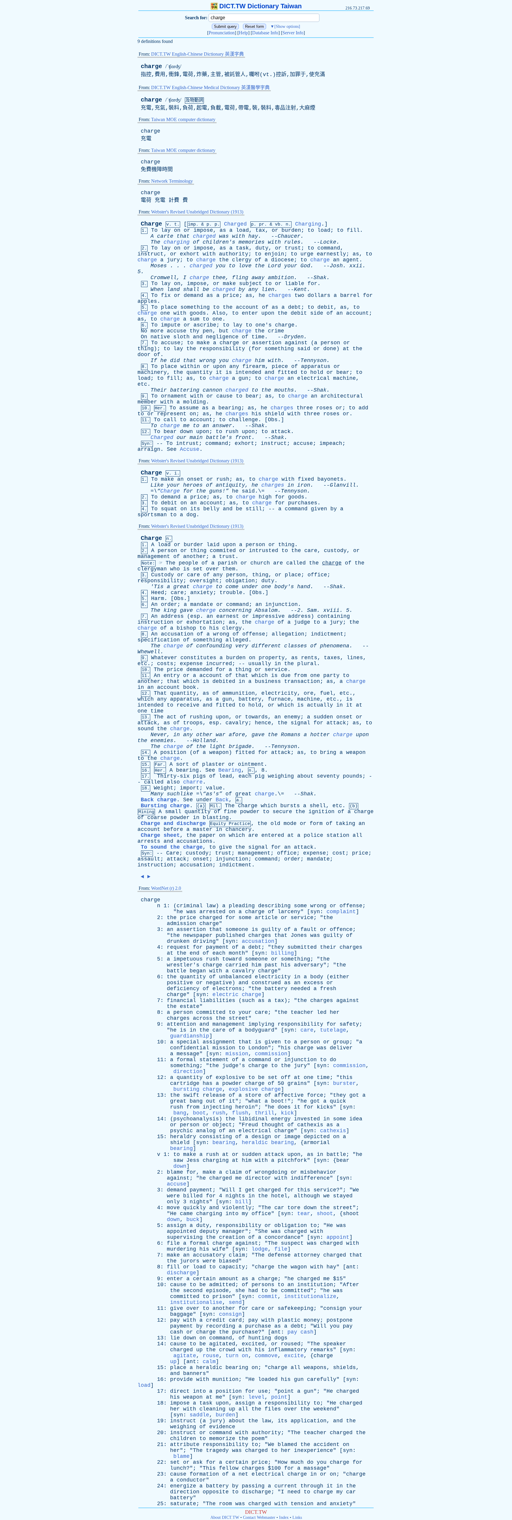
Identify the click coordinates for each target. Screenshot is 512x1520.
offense (253, 634)
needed (300, 989)
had (253, 1291)
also (173, 782)
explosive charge (255, 1089)
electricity (279, 693)
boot (277, 1101)
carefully (321, 1379)
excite (294, 1356)
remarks (321, 1350)
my (245, 1214)
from (300, 675)
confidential (189, 1048)
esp (195, 616)
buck (192, 1220)
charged (204, 236)
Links (297, 1517)
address (172, 616)
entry (172, 675)
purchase (258, 1326)
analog (206, 1131)
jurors (189, 1261)
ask (198, 1462)
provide (181, 1379)
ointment (251, 764)
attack (281, 432)
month (237, 953)
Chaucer (289, 236)
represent (171, 414)
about (305, 776)
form (316, 823)
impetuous (188, 959)
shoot (325, 1214)
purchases (302, 503)
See (172, 449)
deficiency (183, 989)
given (319, 509)
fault (308, 929)
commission (271, 1054)
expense (191, 664)
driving (204, 941)
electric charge (236, 995)
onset (195, 479)
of (196, 242)
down (186, 432)
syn (315, 912)
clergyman (152, 569)
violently (237, 1208)
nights (235, 1196)
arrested (212, 912)
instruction (155, 622)
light (217, 746)
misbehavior (318, 1172)
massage (315, 1468)
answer (222, 426)
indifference (310, 1178)
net (243, 1474)
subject (250, 284)
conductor (191, 1480)
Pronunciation (222, 32)
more (157, 331)
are (278, 563)
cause (224, 396)
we (326, 1196)
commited (223, 551)
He (173, 1214)
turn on (236, 1356)
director (258, 1178)
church (260, 563)
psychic (181, 1131)
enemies (162, 741)
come (232, 587)
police (313, 835)
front (243, 437)
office (317, 575)
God (305, 266)
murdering (181, 1249)
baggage (181, 1314)
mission (223, 1048)
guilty (271, 929)
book (189, 687)
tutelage (333, 1030)
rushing (201, 717)
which (260, 675)
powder (250, 812)
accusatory (209, 1255)
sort (182, 764)
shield (274, 414)
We (356, 1190)
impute (170, 325)
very (241, 646)
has (207, 1083)
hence (263, 723)
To (154, 230)
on (177, 230)
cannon (212, 390)
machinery (152, 372)
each (245, 776)
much (297, 1462)
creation (232, 1237)
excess (313, 983)
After (351, 1285)
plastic (289, 1320)
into (232, 1214)
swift (191, 1095)
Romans (290, 735)
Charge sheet (160, 835)
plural (307, 664)
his (256, 414)
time (258, 337)
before (173, 829)
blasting (216, 818)
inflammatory (287, 1350)
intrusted (263, 551)
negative (219, 983)
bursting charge (197, 1089)
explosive (230, 1077)
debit (325, 307)
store (253, 1095)
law (211, 906)
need (293, 1492)
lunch (178, 1468)
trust (293, 248)
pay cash (300, 1332)
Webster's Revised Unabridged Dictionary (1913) (197, 211)
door (144, 355)
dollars (319, 295)
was (224, 236)
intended (248, 372)
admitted (222, 1285)
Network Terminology (172, 181)
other (204, 735)
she (240, 1291)
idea (355, 1119)
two (299, 295)
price (231, 295)
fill (353, 230)
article (266, 918)
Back (222, 800)
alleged (236, 640)
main (196, 437)
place (169, 307)
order (169, 604)
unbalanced (235, 977)
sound (145, 729)
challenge (243, 420)
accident (326, 1444)
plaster (213, 764)
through (311, 1486)
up (199, 1350)
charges (279, 295)
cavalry (236, 723)
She (263, 1231)
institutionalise (196, 1302)
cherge (206, 610)
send (235, 1302)
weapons (315, 1368)
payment (217, 947)
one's (263, 325)
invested (307, 1119)
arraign (148, 449)
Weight (163, 788)
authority (233, 254)
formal (186, 1060)
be (206, 289)
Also (218, 313)
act (172, 717)
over (212, 569)
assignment (219, 1042)
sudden (323, 717)
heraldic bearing (268, 1143)
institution (315, 1285)
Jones (299, 935)
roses (324, 408)
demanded (199, 670)
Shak (320, 278)
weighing (281, 776)
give (225, 847)
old (275, 823)
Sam (312, 610)
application (309, 1421)
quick (338, 1101)
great (181, 587)
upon (267, 313)
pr (261, 224)
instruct (150, 254)
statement (214, 1060)
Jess (192, 1160)
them (228, 569)
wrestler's (183, 965)
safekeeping (295, 1308)
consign (334, 1308)
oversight (204, 581)
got (354, 1095)
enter (250, 313)
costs (165, 664)
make (229, 284)
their (328, 947)
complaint (341, 912)
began (198, 971)
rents (309, 658)
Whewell (148, 652)
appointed (181, 1231)
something (195, 307)
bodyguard (259, 1030)
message (188, 1054)
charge (151, 66)
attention (181, 1024)
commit (268, 1296)
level (256, 1397)
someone (236, 929)
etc (142, 384)
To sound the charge (172, 847)
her (335, 1012)
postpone (340, 1320)
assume (189, 408)
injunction (281, 604)
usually (259, 664)
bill (241, 1202)
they (277, 947)
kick (287, 1113)
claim (233, 1172)
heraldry (183, 1137)
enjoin (274, 254)
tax (260, 230)
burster (344, 1083)
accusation (177, 634)
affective (289, 1095)
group (341, 1042)
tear (303, 1214)
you (220, 266)
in (290, 485)
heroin (245, 1107)
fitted (287, 372)
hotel (279, 1196)
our (181, 437)
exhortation (204, 622)
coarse (157, 818)
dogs (280, 1338)
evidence (222, 1427)
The (155, 242)
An (154, 604)
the (224, 260)
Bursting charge (165, 806)
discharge (181, 1273)
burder (193, 545)
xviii (331, 610)
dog (191, 515)
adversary (308, 965)
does (284, 1107)
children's (219, 242)
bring (328, 752)
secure (282, 812)
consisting (215, 1137)
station (338, 835)
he (262, 295)
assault (148, 859)
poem (258, 1439)
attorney (307, 1255)
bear (342, 372)
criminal (190, 906)
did (175, 360)
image (292, 1137)
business (268, 681)
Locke (328, 242)
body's (284, 587)
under (250, 587)
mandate (201, 604)
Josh (336, 266)
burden (291, 230)
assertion (266, 343)
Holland (204, 741)
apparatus (315, 366)
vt (266, 75)
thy (194, 331)
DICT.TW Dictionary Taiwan (260, 6)
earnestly (331, 254)
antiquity (230, 485)
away (258, 278)
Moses (159, 266)
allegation (288, 634)
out (211, 1101)
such (248, 1000)
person (330, 343)
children (183, 1439)
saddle (199, 1415)
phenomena (334, 646)
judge (302, 622)
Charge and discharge (173, 823)
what (254, 1101)
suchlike (180, 794)
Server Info (292, 32)
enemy (292, 717)
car (279, 1208)
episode (217, 1291)
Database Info (265, 32)
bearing (229, 408)
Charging (308, 224)
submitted (302, 947)
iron (303, 485)
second (193, 1291)
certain (204, 1279)
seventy (328, 776)
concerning (235, 610)
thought (272, 1125)
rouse (211, 1356)
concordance (282, 1237)
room (225, 1504)
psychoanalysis (196, 1119)
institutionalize (310, 1296)
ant (351, 1267)
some (300, 906)
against (296, 343)
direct (180, 1391)
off (286, 1077)
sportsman (152, 515)
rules (292, 242)
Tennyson (313, 360)
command (328, 248)
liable (294, 284)
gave (186, 610)
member (147, 402)
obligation (290, 1225)
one (165, 313)
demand (193, 295)
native (160, 337)
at (346, 349)
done (329, 349)
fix (166, 295)
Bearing (229, 770)
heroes (193, 485)
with (238, 236)
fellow (229, 1468)
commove (266, 1356)
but (224, 331)
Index (284, 1517)
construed (266, 983)
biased (229, 1261)
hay (253, 236)
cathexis (310, 1125)
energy (281, 1119)
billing (282, 953)
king (170, 610)
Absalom (266, 610)
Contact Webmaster (259, 1517)
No (144, 331)
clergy (242, 260)
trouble (231, 593)
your (290, 266)
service (276, 670)
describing (274, 906)
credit (215, 1320)
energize (183, 1486)
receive (188, 705)
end (194, 953)
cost (338, 853)
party (331, 675)
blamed (287, 1444)
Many (157, 794)
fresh (328, 989)
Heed (157, 593)
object (222, 1125)
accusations (194, 841)
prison (222, 1296)
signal (300, 723)
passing (253, 1486)
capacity (232, 1267)
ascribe (204, 325)
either (339, 977)
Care (172, 853)
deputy (209, 1231)
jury (173, 260)
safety (349, 1024)
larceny (289, 912)
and (198, 337)
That (160, 693)
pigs (199, 776)
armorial (317, 1143)
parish (227, 563)
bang (196, 1101)
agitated (222, 1344)
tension (302, 1504)
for (312, 284)
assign (176, 1225)
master (202, 829)
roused (290, 1344)
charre (193, 782)
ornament (174, 396)
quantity (199, 372)
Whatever (164, 658)
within (190, 366)
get (250, 1190)
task (242, 248)
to (311, 230)
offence (341, 929)
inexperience (313, 1450)
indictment (327, 634)
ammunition (238, 693)
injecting (217, 1107)
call (170, 420)
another (194, 556)
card (235, 1320)
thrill (264, 1113)
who (175, 569)
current (285, 1486)
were (173, 1196)
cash (176, 1332)
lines (355, 658)
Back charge (159, 800)
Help (243, 32)
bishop (186, 628)
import (189, 788)
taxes (332, 658)
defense (279, 1255)
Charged (235, 224)
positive (180, 983)
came (186, 1214)
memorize (222, 1439)
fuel (326, 693)
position (173, 752)
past (271, 965)
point (286, 1391)
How (282, 1462)
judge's (233, 1066)
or (187, 230)
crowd (227, 1350)
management (153, 556)
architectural (342, 396)
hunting (259, 1338)
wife (218, 1249)
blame (175, 1172)
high (265, 497)
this (346, 1077)
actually (320, 705)
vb (277, 224)
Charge (151, 224)
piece (280, 366)
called (296, 563)
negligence (222, 337)
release (214, 1095)
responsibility (222, 349)
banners (194, 1373)
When (157, 289)
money (312, 1320)
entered (272, 835)
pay (175, 1320)
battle (176, 971)
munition (225, 1379)
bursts (290, 806)
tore (293, 1208)
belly (211, 509)
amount (229, 1279)
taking (345, 823)
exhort (189, 254)
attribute (184, 1444)
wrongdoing (271, 1172)
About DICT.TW (224, 1517)
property (272, 658)
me (186, 426)
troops (193, 723)
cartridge (184, 1083)
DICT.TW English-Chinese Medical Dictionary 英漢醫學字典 (210, 87)
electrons (227, 989)
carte (165, 236)
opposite (216, 1492)
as (223, 230)
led (322, 1012)
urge (306, 254)
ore (308, 693)
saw (178, 1160)
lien (267, 289)
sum (194, 319)
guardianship (189, 1036)
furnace (279, 699)
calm (209, 1362)
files (273, 1409)
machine (344, 378)
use (263, 1391)
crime (276, 331)
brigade (240, 746)
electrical (313, 378)
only (173, 1202)
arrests (148, 841)
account (247, 307)
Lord (274, 266)
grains (297, 1083)
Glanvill (343, 485)
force (315, 1095)
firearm (253, 366)
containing (333, 616)
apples (147, 301)
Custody (162, 575)
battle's (219, 437)
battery (250, 699)
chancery (238, 829)
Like (157, 485)
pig (260, 776)
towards (256, 717)
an (336, 260)
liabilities (217, 1000)
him (260, 360)
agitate (184, 1356)
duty (261, 248)
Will (228, 1190)
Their (159, 390)
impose (203, 230)
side (316, 313)
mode (290, 823)
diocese (282, 260)
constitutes (198, 658)
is (228, 372)
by (242, 289)
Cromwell (164, 278)
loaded (268, 1379)
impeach (330, 443)
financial (181, 1000)
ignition (321, 812)
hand (303, 587)
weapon (219, 752)
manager (233, 1231)
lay (166, 230)
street (238, 1018)
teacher (302, 1012)
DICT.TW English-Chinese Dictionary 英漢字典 (197, 54)
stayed (343, 1196)
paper (207, 835)
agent (351, 260)
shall (191, 289)
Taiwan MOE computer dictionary (183, 119)
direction (188, 1072)
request (178, 947)
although (307, 1196)
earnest (227, 616)
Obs (273, 420)
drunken (178, 941)
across (202, 1018)
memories (252, 242)
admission (181, 924)
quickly (194, 1208)
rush (232, 432)
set (198, 569)
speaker (334, 1344)
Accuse (189, 449)
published (230, 935)
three (305, 408)
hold (316, 372)
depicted (317, 1137)
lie (175, 1338)
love (245, 266)
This (209, 1468)
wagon (299, 1267)
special (188, 1042)
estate (189, 1006)
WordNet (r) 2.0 (166, 888)
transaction (302, 681)
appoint (338, 1237)
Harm (157, 598)
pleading (242, 906)
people (188, 563)
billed (193, 1196)
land (173, 289)
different (266, 646)
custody (335, 551)
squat (169, 509)
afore (237, 735)
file (173, 1243)
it (219, 372)
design (261, 1137)
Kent (300, 289)
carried (236, 965)
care (310, 551)
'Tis (157, 587)
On (144, 337)
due (286, 675)
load (242, 230)
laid (213, 545)
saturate (183, 1504)
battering (184, 390)
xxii (355, 266)
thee (218, 278)
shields (344, 1368)
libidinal (253, 1119)
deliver (341, 1048)
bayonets (330, 479)
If (154, 360)
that (183, 236)
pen (207, 331)
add (363, 408)
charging (177, 242)
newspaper (197, 935)
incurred (219, 664)
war (220, 735)
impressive (268, 616)
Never (159, 735)
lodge (260, 1249)
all (357, 835)
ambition (281, 278)
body (316, 977)
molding (194, 402)
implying (261, 1024)
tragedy (217, 1450)
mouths (284, 390)
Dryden (294, 337)
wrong (207, 360)
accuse (176, 331)
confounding (214, 646)
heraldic (209, 1368)
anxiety (201, 593)
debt (294, 307)
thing (145, 349)
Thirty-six (173, 776)
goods (198, 313)
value (214, 788)
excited (253, 1344)
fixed (306, 479)
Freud (250, 1125)
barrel (350, 295)
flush (240, 1113)
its (195, 509)
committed (210, 1012)
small (173, 812)
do (333, 1060)
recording (220, 1326)
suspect (292, 1243)
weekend (324, 1409)
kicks (325, 1107)
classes (295, 646)
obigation (240, 581)
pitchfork (292, 1160)
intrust (187, 443)
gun (243, 378)
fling (240, 278)
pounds (352, 776)
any (253, 289)
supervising (185, 1237)
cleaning (212, 1409)
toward (232, 959)
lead (225, 776)
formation (204, 1474)
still (254, 509)
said (303, 349)
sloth (181, 337)
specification (158, 640)
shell (318, 806)
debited (223, 681)
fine (230, 812)
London (258, 1048)
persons (263, 1285)
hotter (320, 735)
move (173, 1208)
